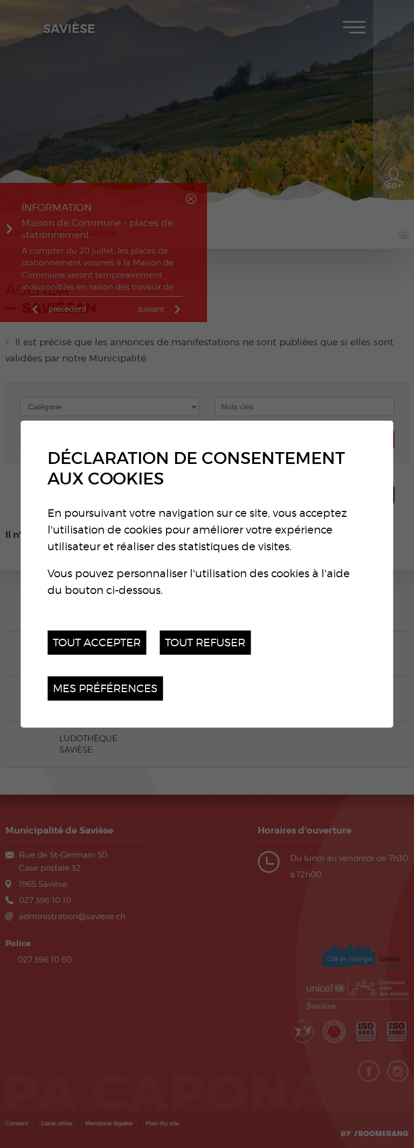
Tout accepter (97, 642)
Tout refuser (205, 642)
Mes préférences (105, 688)
